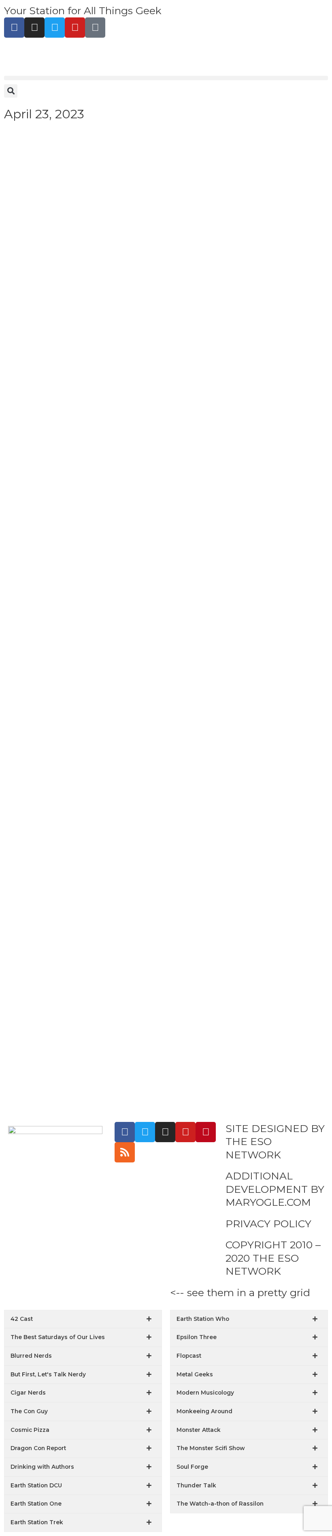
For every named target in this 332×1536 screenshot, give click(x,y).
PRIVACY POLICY (268, 1224)
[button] (166, 78)
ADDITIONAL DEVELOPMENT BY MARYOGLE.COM (275, 1189)
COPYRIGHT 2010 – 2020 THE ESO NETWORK (273, 1258)
